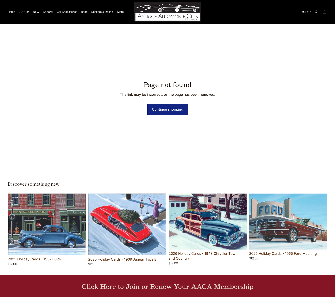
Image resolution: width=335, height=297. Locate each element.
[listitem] (120, 12)
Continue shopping (167, 109)
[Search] (316, 12)
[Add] (79, 249)
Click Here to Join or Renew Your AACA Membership (168, 286)
